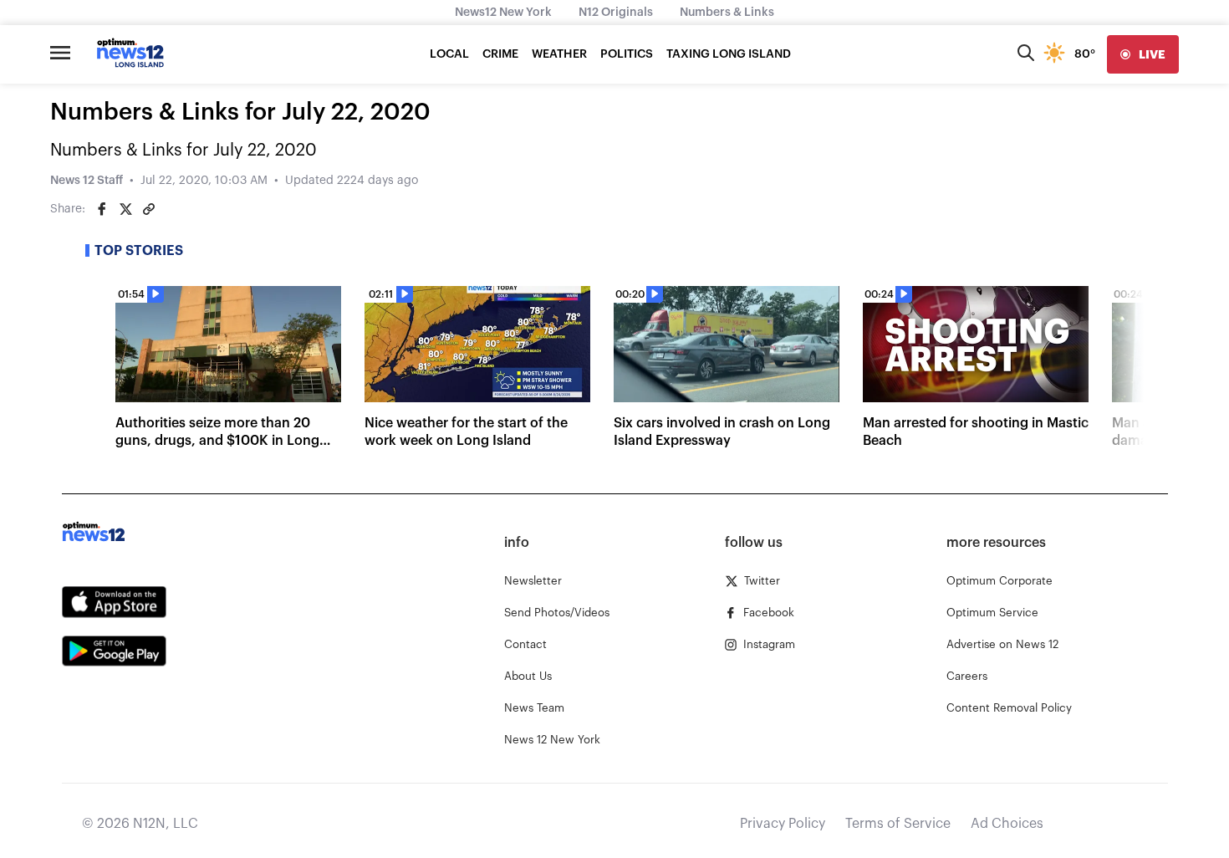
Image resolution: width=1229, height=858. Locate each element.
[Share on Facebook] (102, 209)
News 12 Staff (86, 180)
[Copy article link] (149, 209)
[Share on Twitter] (125, 209)
